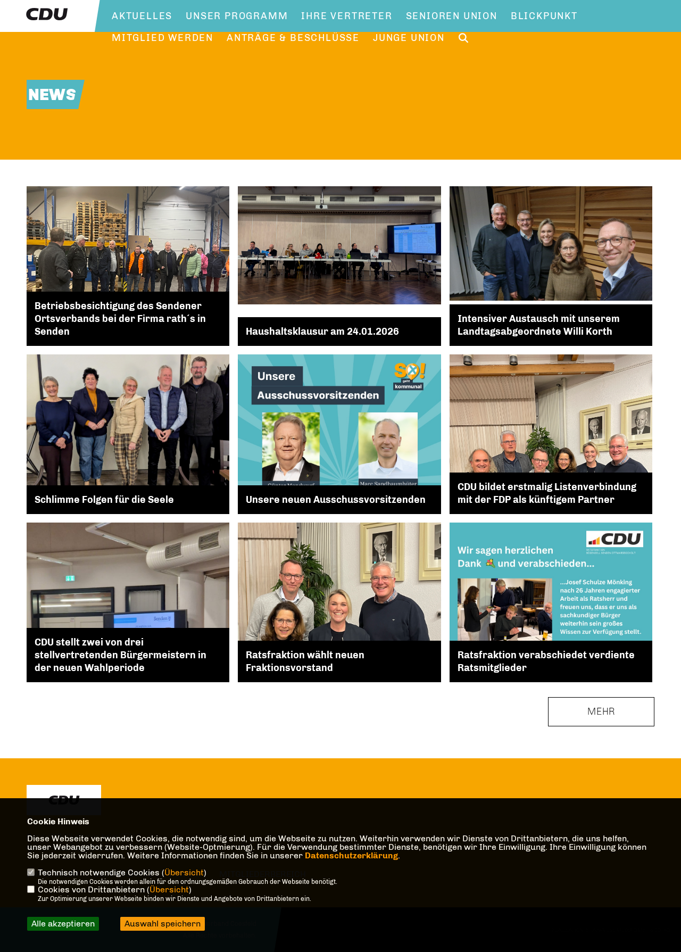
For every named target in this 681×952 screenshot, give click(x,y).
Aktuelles (142, 16)
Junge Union (409, 38)
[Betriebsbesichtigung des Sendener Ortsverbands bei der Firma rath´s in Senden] (128, 277)
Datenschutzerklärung (351, 855)
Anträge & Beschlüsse (293, 38)
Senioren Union (451, 16)
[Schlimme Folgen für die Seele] (128, 426)
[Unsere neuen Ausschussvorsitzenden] (339, 481)
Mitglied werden (162, 38)
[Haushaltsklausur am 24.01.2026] (339, 245)
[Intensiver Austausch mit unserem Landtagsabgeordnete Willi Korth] (551, 243)
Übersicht (184, 872)
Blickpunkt (544, 16)
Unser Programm (237, 16)
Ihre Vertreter (346, 16)
